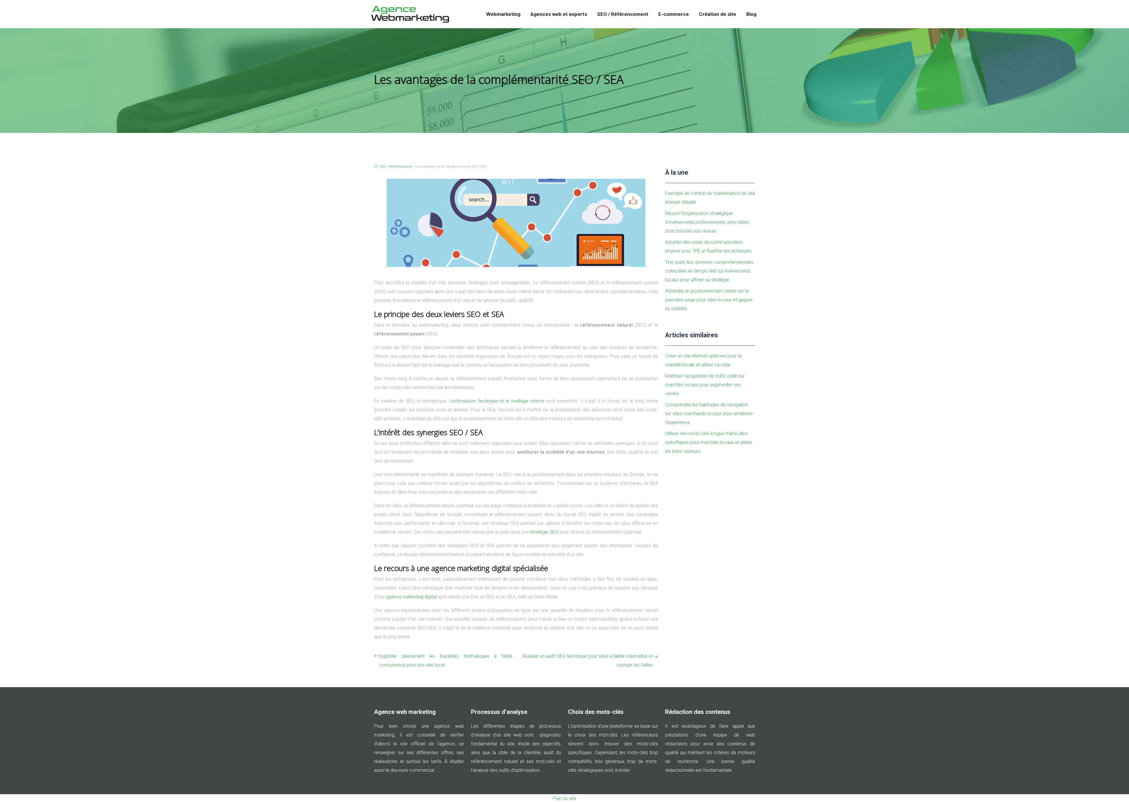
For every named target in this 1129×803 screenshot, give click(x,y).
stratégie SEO (544, 532)
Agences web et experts (558, 14)
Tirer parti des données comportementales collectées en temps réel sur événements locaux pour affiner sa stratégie (709, 271)
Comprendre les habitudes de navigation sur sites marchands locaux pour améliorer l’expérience (709, 413)
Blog (751, 14)
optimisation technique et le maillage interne (497, 401)
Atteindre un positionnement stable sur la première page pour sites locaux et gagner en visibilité (709, 299)
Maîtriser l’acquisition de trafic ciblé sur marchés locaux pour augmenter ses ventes (704, 384)
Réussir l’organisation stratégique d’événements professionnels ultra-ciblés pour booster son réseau (707, 222)
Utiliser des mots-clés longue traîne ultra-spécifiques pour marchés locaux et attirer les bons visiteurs (708, 442)
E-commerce (673, 14)
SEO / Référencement (622, 14)
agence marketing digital (411, 597)
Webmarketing (503, 14)
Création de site (717, 14)
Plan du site (564, 798)
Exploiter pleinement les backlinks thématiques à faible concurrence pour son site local (445, 660)
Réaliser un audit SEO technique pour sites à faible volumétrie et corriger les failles (587, 660)
